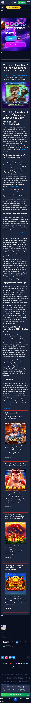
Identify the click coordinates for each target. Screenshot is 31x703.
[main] (15, 699)
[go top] (28, 657)
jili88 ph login (6, 408)
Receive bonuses (15, 45)
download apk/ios (20, 695)
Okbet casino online (10, 75)
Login (14, 2)
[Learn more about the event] (15, 13)
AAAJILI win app (13, 186)
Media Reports (22, 75)
